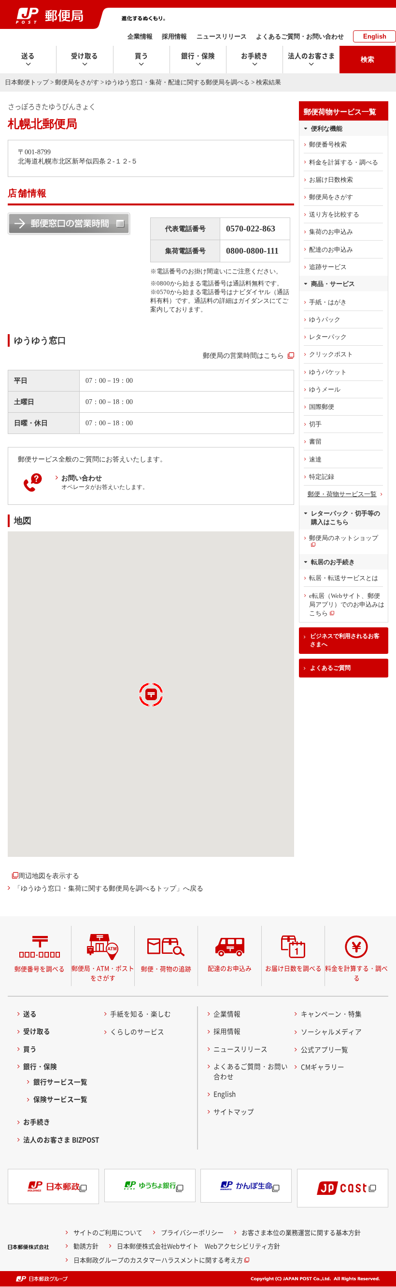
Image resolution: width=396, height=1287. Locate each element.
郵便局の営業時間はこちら (243, 355)
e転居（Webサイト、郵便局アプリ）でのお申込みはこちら (346, 604)
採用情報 (174, 36)
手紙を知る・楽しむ (140, 1013)
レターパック (328, 336)
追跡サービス (328, 267)
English (374, 36)
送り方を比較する (334, 214)
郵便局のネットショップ (343, 538)
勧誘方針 (86, 1245)
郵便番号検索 (328, 144)
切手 (315, 424)
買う (30, 1049)
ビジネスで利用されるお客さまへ (345, 640)
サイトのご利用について (107, 1232)
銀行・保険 (40, 1066)
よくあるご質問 (330, 667)
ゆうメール (324, 389)
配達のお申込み (331, 249)
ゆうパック (324, 319)
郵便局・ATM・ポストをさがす (102, 972)
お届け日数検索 (331, 179)
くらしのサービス (137, 1031)
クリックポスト (331, 354)
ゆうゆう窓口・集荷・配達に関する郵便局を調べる (177, 82)
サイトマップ (233, 1111)
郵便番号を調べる (39, 968)
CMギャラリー (322, 1066)
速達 (315, 459)
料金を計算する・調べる (343, 162)
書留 (315, 441)
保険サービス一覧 (60, 1099)
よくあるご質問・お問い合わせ (300, 36)
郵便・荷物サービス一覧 (342, 494)
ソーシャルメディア (331, 1031)
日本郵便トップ (27, 82)
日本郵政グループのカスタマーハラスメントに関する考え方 (158, 1259)
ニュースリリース (222, 36)
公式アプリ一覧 (324, 1049)
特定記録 (321, 476)
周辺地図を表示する (48, 876)
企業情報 (140, 36)
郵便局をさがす (77, 82)
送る (30, 1013)
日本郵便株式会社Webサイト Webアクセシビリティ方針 (198, 1245)
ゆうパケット (328, 372)
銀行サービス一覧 (60, 1081)
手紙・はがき (328, 302)
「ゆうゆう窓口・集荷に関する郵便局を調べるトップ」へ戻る (108, 888)
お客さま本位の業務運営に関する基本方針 (301, 1232)
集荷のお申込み (331, 231)
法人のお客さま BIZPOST (61, 1139)
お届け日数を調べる (293, 968)
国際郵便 (321, 406)
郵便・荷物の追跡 (166, 968)
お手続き (36, 1121)
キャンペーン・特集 (331, 1013)
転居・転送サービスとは (343, 578)
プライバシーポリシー (192, 1232)
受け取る (36, 1031)
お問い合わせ (81, 478)
